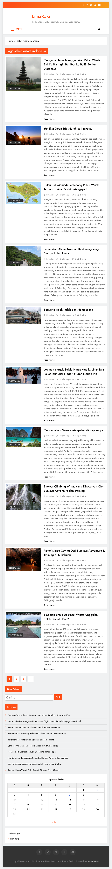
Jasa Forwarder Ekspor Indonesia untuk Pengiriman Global (34, 764)
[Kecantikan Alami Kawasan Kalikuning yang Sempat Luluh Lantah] (23, 256)
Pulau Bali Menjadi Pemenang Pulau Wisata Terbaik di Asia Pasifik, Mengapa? (71, 187)
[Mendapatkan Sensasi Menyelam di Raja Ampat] (23, 437)
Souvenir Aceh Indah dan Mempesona (68, 310)
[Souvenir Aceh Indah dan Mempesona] (23, 315)
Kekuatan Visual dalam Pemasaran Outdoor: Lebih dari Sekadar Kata (39, 715)
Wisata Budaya (15, 321)
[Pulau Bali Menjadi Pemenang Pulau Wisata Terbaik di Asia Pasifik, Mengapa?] (23, 193)
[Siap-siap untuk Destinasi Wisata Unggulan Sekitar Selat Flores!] (23, 625)
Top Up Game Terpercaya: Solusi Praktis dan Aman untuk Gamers (38, 758)
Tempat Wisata (15, 200)
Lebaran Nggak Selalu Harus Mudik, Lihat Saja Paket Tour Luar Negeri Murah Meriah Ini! (74, 371)
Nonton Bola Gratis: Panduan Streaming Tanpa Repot (32, 751)
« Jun (54, 822)
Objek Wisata (14, 507)
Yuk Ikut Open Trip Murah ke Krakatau (68, 128)
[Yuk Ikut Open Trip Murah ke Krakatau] (23, 135)
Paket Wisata (14, 88)
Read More (49, 118)
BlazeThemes (93, 861)
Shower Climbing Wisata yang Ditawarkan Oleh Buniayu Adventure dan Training (74, 488)
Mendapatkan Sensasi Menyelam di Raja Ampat (74, 430)
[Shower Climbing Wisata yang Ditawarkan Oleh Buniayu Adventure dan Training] (23, 497)
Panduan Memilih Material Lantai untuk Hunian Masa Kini (34, 727)
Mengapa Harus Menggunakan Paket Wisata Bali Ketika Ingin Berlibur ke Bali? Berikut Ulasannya (72, 64)
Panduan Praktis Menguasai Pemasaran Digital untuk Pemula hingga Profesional (44, 721)
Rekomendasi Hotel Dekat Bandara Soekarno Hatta (31, 739)
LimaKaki (41, 16)
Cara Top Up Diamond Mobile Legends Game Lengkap (33, 745)
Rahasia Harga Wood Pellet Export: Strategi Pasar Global (33, 770)
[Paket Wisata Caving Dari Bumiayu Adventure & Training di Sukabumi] (23, 559)
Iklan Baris (14, 838)
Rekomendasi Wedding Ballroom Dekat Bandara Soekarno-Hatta (37, 733)
